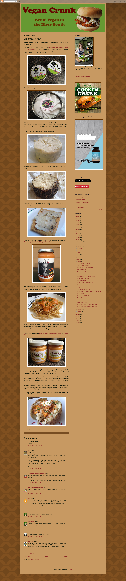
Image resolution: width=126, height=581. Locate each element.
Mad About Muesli (81, 269)
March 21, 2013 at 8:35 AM (34, 516)
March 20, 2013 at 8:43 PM (34, 493)
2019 (77, 227)
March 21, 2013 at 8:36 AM (34, 527)
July (78, 252)
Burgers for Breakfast (82, 287)
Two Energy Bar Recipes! (83, 289)
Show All (100, 209)
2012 (77, 314)
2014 (77, 237)
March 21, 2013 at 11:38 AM (35, 536)
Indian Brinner (80, 293)
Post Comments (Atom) (36, 559)
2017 (77, 231)
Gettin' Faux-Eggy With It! (83, 278)
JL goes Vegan (80, 207)
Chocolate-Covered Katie (83, 202)
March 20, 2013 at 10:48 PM (35, 507)
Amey (29, 450)
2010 (77, 318)
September (80, 248)
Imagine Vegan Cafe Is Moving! (85, 267)
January (79, 311)
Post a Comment (30, 553)
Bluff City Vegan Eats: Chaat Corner (86, 276)
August (79, 250)
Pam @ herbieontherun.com (35, 487)
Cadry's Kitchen (80, 199)
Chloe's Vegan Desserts (83, 265)
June (78, 255)
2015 (77, 235)
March (79, 261)
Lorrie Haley (31, 512)
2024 (77, 216)
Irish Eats (79, 285)
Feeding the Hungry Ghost (83, 300)
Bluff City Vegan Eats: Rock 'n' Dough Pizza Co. (89, 291)
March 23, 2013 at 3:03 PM (34, 550)
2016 (77, 233)
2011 (77, 316)
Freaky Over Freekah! (82, 298)
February (79, 309)
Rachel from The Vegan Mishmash (37, 473)
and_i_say (30, 541)
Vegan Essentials (31, 49)
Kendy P (30, 532)
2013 (77, 240)
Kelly (29, 498)
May (78, 257)
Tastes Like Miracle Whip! (83, 274)
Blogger (70, 569)
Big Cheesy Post (81, 280)
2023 (77, 218)
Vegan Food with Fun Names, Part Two (87, 304)
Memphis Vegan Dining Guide (83, 76)
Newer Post (27, 556)
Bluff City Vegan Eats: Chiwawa (85, 282)
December (80, 242)
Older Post (66, 556)
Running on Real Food (82, 205)
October (79, 246)
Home (46, 556)
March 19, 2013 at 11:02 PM (35, 445)
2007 (77, 325)
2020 (77, 225)
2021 (77, 222)
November (80, 244)
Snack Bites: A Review (82, 302)
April (78, 259)
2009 (77, 320)
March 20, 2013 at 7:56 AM (34, 482)
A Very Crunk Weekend (83, 295)
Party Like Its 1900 (82, 272)
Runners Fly (79, 197)
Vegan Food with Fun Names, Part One (87, 306)
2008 (77, 322)
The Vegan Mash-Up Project (84, 263)
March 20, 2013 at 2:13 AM (34, 468)
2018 (77, 229)
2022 (77, 220)
